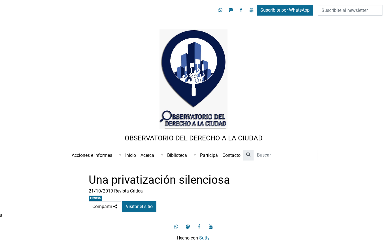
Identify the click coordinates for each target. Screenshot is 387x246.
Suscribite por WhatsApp (285, 10)
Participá (209, 155)
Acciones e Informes (92, 155)
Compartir (106, 205)
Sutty (204, 238)
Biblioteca (177, 155)
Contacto (231, 155)
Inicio (130, 155)
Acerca (147, 155)
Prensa (95, 198)
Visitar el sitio (139, 206)
